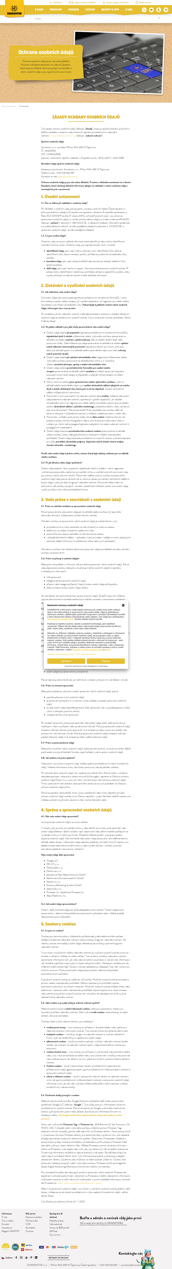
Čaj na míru (55, 1234)
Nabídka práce (56, 1220)
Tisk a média (7, 1220)
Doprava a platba (34, 1217)
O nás (129, 9)
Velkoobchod (55, 1224)
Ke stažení (30, 1227)
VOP (28, 1224)
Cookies (29, 1231)
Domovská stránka (9, 106)
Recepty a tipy (110, 9)
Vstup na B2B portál (59, 1227)
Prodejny (56, 9)
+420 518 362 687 (108, 1265)
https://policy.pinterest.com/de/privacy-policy (80, 1183)
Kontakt (5, 1224)
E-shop (39, 9)
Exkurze (73, 9)
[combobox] (97, 18)
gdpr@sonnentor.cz (68, 176)
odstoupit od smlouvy (59, 1258)
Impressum (7, 1227)
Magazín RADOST (11, 1231)
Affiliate (53, 1231)
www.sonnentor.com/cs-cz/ (62, 135)
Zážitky (90, 9)
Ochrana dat (23, 106)
